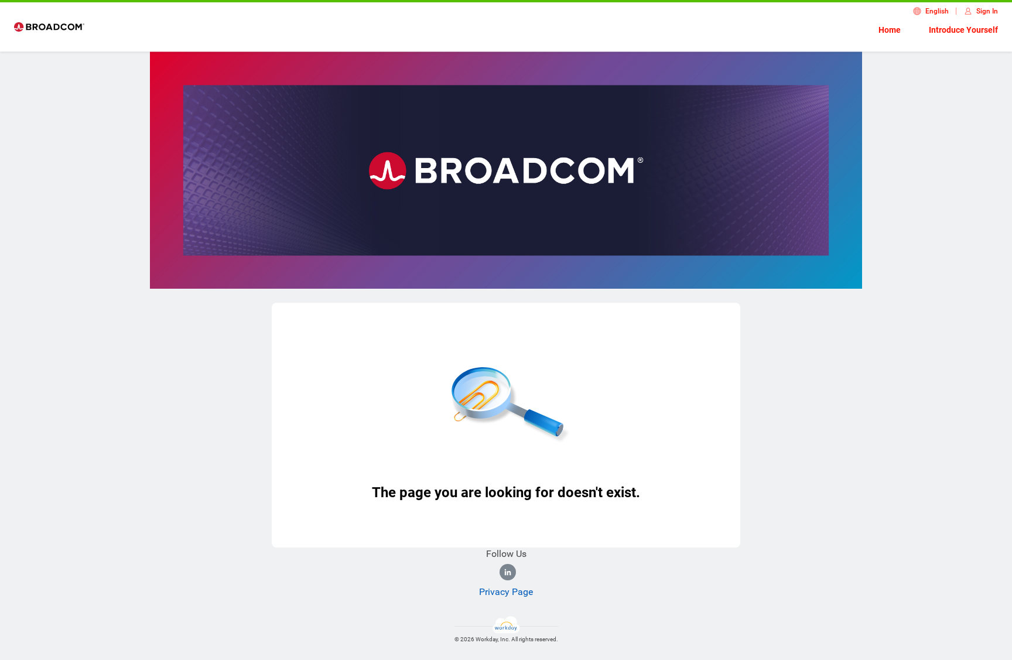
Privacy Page (506, 591)
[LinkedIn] (508, 572)
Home (889, 30)
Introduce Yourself (963, 30)
